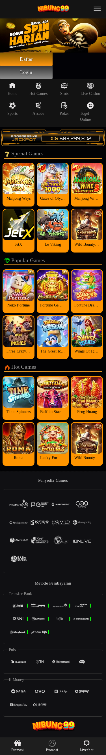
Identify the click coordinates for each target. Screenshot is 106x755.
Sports (12, 113)
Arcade (38, 113)
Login (26, 72)
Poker (64, 113)
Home (12, 93)
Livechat (87, 750)
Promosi (17, 750)
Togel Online (85, 116)
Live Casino (90, 93)
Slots (64, 93)
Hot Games (38, 93)
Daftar (26, 59)
